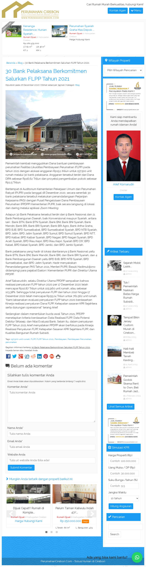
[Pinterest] (45, 357)
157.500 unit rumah (20, 339)
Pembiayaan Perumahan (79, 339)
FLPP (33, 339)
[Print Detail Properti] (58, 357)
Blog (20, 63)
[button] (137, 557)
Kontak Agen (118, 10)
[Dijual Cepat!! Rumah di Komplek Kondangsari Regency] (28, 493)
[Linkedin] (39, 357)
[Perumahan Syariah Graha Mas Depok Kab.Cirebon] (60, 31)
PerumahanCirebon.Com (56, 561)
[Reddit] (33, 357)
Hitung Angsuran (120, 506)
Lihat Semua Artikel (121, 406)
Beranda (10, 63)
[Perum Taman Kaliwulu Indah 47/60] (74, 493)
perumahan (11, 342)
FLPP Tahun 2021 (45, 339)
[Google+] (21, 357)
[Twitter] (14, 357)
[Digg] (27, 357)
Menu (137, 10)
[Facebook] (8, 357)
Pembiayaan (61, 339)
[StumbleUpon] (52, 357)
